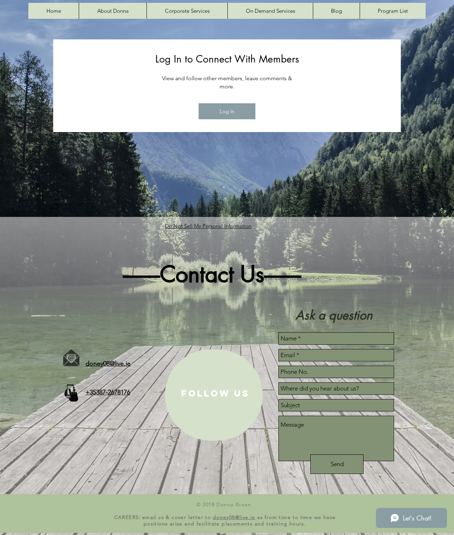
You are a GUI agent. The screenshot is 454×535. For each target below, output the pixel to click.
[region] (214, 395)
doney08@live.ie (234, 517)
